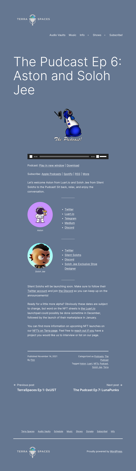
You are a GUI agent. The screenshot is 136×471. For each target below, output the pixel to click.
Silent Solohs (73, 255)
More (86, 174)
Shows (97, 35)
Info (82, 35)
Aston (83, 363)
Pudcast (104, 363)
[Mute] (97, 156)
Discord (69, 227)
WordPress (116, 451)
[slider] (103, 156)
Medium (70, 223)
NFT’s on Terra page (45, 330)
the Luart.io (88, 308)
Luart (89, 363)
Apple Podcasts (51, 174)
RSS (77, 174)
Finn (33, 360)
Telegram (70, 218)
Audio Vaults (57, 35)
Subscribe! (116, 35)
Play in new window (51, 165)
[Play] (31, 156)
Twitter (69, 209)
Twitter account (37, 291)
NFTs (96, 363)
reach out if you (84, 330)
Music (72, 35)
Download (73, 165)
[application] (68, 156)
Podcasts (99, 356)
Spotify (68, 174)
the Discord (66, 291)
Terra (106, 367)
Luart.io (69, 214)
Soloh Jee (97, 367)
